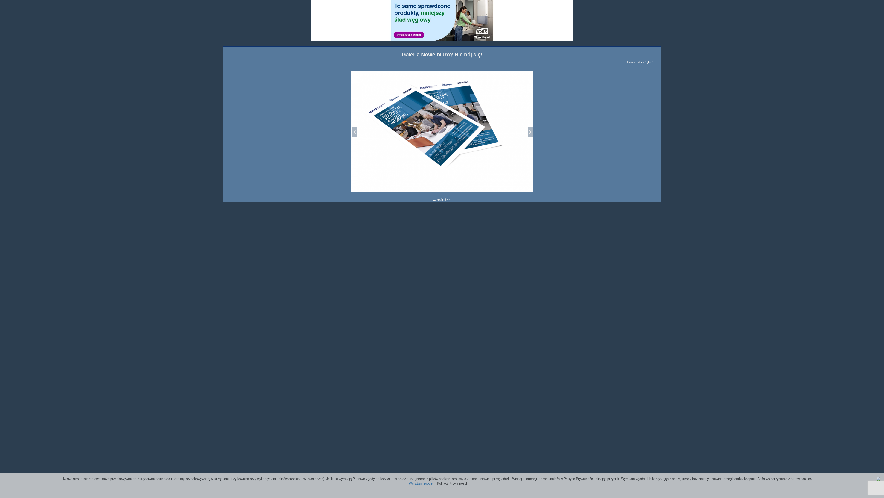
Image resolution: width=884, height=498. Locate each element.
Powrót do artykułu (640, 62)
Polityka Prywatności (452, 483)
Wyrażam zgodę (421, 483)
